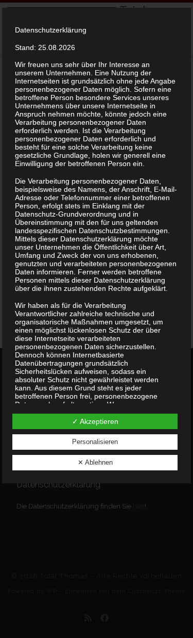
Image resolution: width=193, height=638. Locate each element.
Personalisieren (95, 442)
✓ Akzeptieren (95, 421)
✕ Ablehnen (95, 462)
